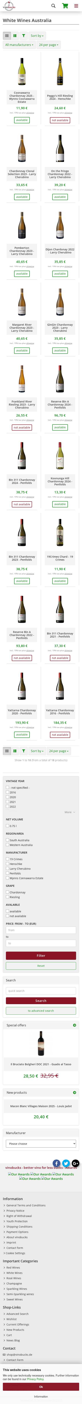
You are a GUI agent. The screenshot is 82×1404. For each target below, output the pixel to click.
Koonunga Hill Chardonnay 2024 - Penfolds (60, 481)
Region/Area (15, 833)
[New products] (74, 1092)
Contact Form (14, 1360)
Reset (41, 966)
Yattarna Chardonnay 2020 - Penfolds (22, 712)
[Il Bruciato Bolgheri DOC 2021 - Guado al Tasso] (41, 1043)
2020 (13, 797)
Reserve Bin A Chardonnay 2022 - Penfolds (22, 635)
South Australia (19, 840)
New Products (15, 1330)
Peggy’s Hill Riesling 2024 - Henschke (60, 97)
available (15, 911)
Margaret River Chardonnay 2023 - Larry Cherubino (22, 327)
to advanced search (41, 1011)
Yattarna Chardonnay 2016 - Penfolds (60, 712)
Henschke (16, 864)
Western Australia (21, 845)
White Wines (14, 1273)
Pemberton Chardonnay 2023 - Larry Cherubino (22, 250)
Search (41, 1001)
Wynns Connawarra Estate (26, 878)
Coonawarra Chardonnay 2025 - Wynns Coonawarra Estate (22, 97)
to (7, 937)
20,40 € (41, 1116)
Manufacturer (16, 852)
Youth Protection (17, 1221)
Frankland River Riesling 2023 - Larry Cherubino (22, 404)
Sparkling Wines (16, 1289)
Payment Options (17, 1232)
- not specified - (20, 787)
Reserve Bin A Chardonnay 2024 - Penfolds (60, 404)
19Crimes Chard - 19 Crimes (60, 558)
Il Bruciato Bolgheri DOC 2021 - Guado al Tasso (41, 1064)
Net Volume (14, 819)
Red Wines (13, 1267)
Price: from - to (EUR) (21, 923)
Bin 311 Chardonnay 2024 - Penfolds (22, 481)
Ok (41, 1387)
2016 (13, 792)
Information (41, 1396)
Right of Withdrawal (19, 1216)
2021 (13, 802)
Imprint (11, 1242)
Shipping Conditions (19, 1226)
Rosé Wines (13, 1278)
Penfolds (15, 873)
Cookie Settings (15, 1253)
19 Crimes (16, 859)
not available (18, 916)
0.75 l (13, 826)
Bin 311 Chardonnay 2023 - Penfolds (22, 558)
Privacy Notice (15, 1210)
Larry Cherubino (20, 868)
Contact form (14, 1248)
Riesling (15, 897)
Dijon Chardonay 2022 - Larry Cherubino (60, 251)
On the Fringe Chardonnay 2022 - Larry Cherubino (60, 174)
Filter (41, 956)
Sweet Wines (14, 1299)
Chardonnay (17, 892)
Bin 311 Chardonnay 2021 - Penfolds (60, 635)
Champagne (14, 1283)
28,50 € (41, 1076)
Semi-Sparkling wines (20, 1294)
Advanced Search (17, 1314)
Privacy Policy (35, 1379)
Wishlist (11, 1319)
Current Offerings (17, 1324)
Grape (10, 886)
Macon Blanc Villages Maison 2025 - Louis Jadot (41, 1106)
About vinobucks (17, 1237)
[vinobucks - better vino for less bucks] (7, 5)
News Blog (13, 1340)
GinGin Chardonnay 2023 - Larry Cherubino (60, 327)
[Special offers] (74, 1025)
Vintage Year (15, 781)
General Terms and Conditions (26, 1205)
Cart (9, 1335)
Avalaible (13, 904)
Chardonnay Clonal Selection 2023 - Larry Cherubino (22, 174)
